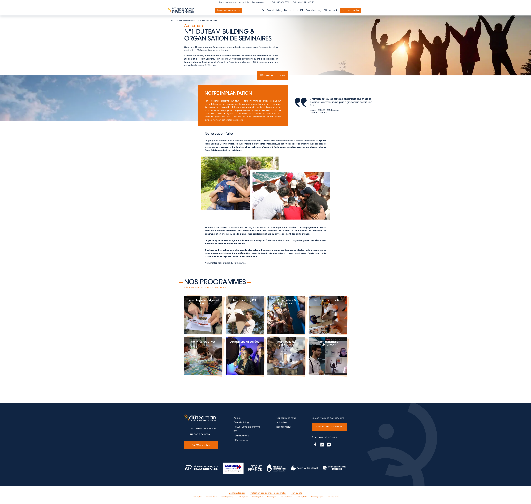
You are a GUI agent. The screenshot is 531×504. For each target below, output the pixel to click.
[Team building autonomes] (286, 356)
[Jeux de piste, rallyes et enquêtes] (203, 315)
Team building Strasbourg (227, 497)
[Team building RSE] (245, 315)
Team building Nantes (302, 497)
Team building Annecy (333, 497)
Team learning (313, 10)
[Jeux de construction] (328, 315)
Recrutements (259, 3)
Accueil (237, 418)
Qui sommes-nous (227, 3)
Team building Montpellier (317, 497)
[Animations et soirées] (245, 356)
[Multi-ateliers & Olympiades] (286, 315)
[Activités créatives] (203, 356)
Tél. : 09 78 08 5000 (280, 3)
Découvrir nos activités (272, 75)
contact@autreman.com (203, 429)
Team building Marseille (211, 497)
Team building (274, 10)
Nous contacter (350, 10)
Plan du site (296, 493)
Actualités (244, 3)
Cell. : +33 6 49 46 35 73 (303, 3)
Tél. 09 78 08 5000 (200, 435)
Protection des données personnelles (268, 493)
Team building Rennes (243, 497)
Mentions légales (237, 493)
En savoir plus (203, 328)
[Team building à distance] (328, 356)
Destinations (291, 10)
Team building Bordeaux (286, 497)
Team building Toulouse (257, 497)
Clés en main (331, 10)
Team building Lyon (271, 497)
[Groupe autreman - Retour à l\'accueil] (181, 10)
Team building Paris (197, 497)
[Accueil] (263, 10)
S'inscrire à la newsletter (329, 427)
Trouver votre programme (228, 10)
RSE (301, 10)
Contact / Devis (201, 445)
